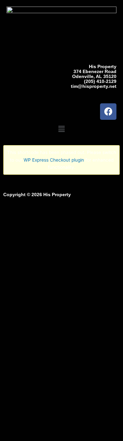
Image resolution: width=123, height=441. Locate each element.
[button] (61, 129)
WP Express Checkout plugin (54, 160)
